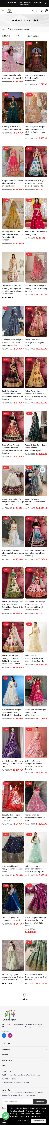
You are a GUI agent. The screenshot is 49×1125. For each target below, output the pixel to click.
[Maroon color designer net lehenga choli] (36, 213)
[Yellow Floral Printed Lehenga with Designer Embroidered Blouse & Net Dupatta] (36, 372)
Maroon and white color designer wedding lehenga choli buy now (13, 502)
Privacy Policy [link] (23, 1121)
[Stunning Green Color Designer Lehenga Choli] (13, 107)
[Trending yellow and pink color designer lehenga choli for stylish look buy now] (36, 107)
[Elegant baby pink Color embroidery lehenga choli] (13, 56)
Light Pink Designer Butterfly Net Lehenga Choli (11, 1082)
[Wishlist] (41, 10)
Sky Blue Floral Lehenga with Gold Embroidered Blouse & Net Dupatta (34, 183)
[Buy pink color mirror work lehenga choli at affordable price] (13, 161)
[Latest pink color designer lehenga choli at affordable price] (36, 691)
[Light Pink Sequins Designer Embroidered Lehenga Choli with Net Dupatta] (36, 742)
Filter (7, 36)
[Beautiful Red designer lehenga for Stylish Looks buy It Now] (13, 796)
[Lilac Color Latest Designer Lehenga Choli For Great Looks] (13, 742)
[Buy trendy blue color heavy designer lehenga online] (13, 847)
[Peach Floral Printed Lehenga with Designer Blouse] (36, 321)
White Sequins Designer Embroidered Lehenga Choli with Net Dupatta (11, 712)
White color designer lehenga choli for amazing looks (13, 553)
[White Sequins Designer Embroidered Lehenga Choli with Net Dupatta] (13, 691)
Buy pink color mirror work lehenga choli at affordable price (12, 183)
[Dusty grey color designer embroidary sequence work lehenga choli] (13, 321)
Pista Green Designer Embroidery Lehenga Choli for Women (36, 977)
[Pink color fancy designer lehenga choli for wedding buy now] (36, 267)
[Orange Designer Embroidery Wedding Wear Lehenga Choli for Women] (36, 1007)
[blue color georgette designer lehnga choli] (13, 898)
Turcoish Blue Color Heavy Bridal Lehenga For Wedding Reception (36, 448)
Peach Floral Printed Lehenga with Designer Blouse (34, 342)
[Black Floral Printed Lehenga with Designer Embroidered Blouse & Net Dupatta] (13, 372)
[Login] (37, 10)
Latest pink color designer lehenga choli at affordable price (35, 712)
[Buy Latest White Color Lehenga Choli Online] (36, 1061)
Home (4, 29)
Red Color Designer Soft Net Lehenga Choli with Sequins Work (35, 78)
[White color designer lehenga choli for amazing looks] (13, 531)
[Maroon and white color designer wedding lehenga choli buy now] (13, 480)
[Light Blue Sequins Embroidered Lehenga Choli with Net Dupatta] (36, 847)
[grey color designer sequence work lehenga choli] (36, 480)
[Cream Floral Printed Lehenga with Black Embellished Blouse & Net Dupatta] (13, 426)
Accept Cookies (38, 1121)
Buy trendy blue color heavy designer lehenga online (12, 869)
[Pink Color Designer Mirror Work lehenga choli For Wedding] (36, 531)
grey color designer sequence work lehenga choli (35, 502)
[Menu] (3, 10)
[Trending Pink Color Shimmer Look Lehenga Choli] (36, 796)
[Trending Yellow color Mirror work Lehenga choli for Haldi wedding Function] (13, 213)
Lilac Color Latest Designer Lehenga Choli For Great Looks (13, 764)
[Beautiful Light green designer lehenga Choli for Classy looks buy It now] (13, 955)
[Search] (33, 10)
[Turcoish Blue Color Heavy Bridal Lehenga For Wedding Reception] (36, 426)
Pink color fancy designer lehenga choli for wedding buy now (36, 288)
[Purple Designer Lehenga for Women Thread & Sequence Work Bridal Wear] (36, 898)
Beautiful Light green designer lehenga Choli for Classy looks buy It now (13, 977)
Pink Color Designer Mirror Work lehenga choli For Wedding (35, 553)
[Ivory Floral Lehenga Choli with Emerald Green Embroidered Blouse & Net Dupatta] (13, 583)
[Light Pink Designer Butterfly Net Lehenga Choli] (13, 1061)
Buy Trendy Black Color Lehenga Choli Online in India (11, 1028)
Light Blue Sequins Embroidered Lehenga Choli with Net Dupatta (34, 869)
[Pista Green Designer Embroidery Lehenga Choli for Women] (36, 955)
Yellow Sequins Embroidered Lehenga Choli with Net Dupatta (34, 658)
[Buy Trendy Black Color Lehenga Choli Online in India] (13, 1007)
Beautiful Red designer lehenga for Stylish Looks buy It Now (12, 818)
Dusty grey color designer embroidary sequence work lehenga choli (12, 342)
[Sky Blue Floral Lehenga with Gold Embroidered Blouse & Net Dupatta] (36, 161)
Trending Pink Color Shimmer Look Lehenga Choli (35, 818)
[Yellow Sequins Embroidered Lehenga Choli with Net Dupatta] (36, 637)
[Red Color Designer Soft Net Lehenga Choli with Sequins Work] (36, 56)
